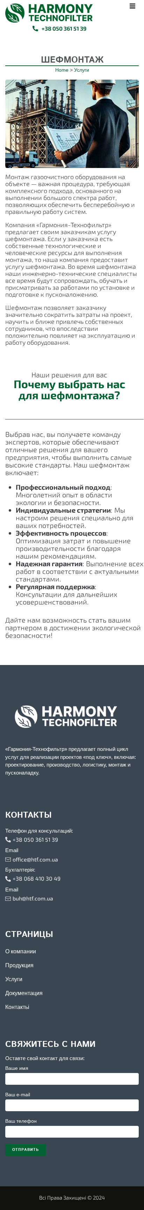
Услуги (81, 70)
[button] (133, 6)
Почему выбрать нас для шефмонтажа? (69, 389)
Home (62, 70)
